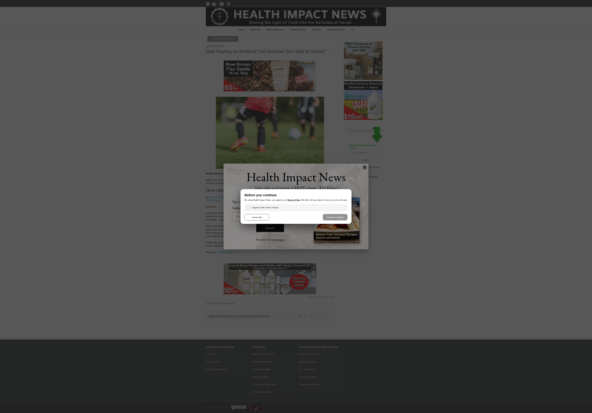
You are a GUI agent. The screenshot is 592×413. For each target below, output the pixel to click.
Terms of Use (293, 200)
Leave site (257, 217)
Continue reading (335, 217)
